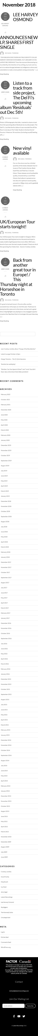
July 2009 (4, 852)
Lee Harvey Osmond (7, 902)
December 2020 (6, 410)
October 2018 (5, 511)
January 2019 (5, 496)
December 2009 (6, 842)
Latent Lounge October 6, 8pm (10, 354)
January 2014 (5, 791)
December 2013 (6, 796)
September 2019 (6, 460)
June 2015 (4, 709)
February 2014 (5, 786)
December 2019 (6, 445)
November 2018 (6, 506)
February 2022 (5, 394)
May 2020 (4, 420)
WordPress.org (6, 947)
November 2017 (6, 567)
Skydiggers (4, 907)
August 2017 (5, 582)
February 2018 (5, 552)
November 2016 (6, 628)
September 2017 (6, 577)
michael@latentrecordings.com (19, 991)
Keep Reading (4, 74)
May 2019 (4, 481)
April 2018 (4, 542)
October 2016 (5, 633)
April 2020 (4, 425)
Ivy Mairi (4, 887)
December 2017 (6, 562)
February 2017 (5, 613)
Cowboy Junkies (6, 871)
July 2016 (4, 643)
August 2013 (5, 811)
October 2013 (5, 806)
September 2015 (6, 694)
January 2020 (5, 440)
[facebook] (14, 1016)
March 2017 (5, 608)
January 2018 (5, 557)
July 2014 (4, 765)
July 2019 (4, 471)
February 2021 (5, 404)
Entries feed (4, 937)
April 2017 (4, 603)
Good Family (5, 877)
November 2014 (6, 745)
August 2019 (5, 465)
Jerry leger (5, 92)
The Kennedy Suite (7, 912)
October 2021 (5, 399)
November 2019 (6, 450)
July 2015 (4, 704)
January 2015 (5, 735)
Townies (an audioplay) (8, 364)
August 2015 (5, 699)
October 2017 (5, 572)
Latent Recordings (6, 897)
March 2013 (5, 831)
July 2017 (4, 587)
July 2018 (4, 526)
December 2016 (6, 623)
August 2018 (5, 521)
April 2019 (4, 486)
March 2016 (5, 664)
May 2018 (4, 537)
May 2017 (4, 598)
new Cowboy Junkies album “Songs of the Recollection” (18, 349)
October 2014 (5, 750)
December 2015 (6, 679)
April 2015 (4, 720)
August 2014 (5, 760)
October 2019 (5, 455)
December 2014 (6, 740)
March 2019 (5, 491)
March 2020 (5, 430)
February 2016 (5, 669)
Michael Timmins (11, 53)
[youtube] (19, 1016)
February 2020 (5, 435)
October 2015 (5, 689)
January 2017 (5, 618)
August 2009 (5, 847)
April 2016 (4, 659)
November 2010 (6, 836)
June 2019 (4, 476)
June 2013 (4, 816)
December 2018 (6, 501)
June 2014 (4, 770)
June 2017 (4, 593)
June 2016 (4, 648)
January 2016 (5, 674)
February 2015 (5, 730)
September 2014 (6, 755)
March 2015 (5, 725)
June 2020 (4, 415)
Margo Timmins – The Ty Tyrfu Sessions (13, 359)
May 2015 (4, 715)
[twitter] (24, 1016)
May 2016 (4, 654)
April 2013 (4, 826)
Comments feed (6, 942)
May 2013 (4, 821)
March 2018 (5, 547)
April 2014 (4, 781)
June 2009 (4, 857)
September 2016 (6, 638)
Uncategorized (5, 917)
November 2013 (6, 801)
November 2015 (6, 684)
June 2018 (4, 532)
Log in (3, 932)
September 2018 (6, 516)
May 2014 (4, 776)
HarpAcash (4, 882)
